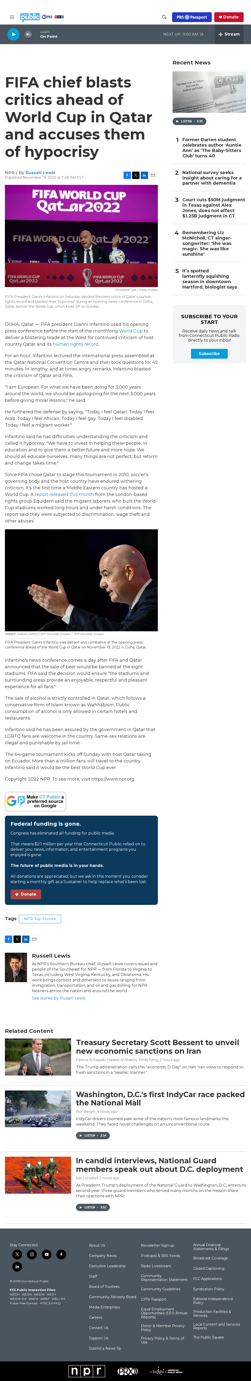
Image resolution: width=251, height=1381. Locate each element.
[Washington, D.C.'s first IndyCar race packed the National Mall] (38, 1108)
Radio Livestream (156, 1266)
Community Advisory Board (112, 1297)
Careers (95, 1318)
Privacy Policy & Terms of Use (162, 1340)
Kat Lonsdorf (87, 1178)
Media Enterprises (104, 1307)
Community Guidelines (160, 1289)
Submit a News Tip (105, 1349)
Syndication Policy (208, 1289)
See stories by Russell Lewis (58, 998)
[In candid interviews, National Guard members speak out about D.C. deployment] (38, 1175)
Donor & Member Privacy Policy (163, 1328)
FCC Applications (207, 1279)
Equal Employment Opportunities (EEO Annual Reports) (164, 1313)
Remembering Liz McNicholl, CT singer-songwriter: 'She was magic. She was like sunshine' (207, 243)
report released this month (64, 494)
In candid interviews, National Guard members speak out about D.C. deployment (159, 1165)
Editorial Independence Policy (213, 1301)
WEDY (51, 1294)
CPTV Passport (153, 1300)
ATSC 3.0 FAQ (50, 1303)
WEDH (15, 1294)
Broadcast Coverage (210, 1258)
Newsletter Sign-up (157, 1246)
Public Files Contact (24, 1303)
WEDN (27, 1294)
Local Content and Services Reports (216, 1326)
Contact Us (98, 1328)
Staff (93, 1277)
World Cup (131, 331)
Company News (102, 1256)
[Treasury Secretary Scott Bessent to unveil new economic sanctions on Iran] (38, 1057)
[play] (13, 34)
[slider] (36, 34)
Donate (231, 17)
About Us (97, 1246)
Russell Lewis (40, 172)
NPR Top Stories (40, 919)
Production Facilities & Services (212, 1314)
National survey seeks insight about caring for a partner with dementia (212, 178)
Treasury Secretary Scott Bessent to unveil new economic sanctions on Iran (157, 1047)
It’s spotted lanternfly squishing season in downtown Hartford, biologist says (209, 279)
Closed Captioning (208, 1269)
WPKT (45, 1299)
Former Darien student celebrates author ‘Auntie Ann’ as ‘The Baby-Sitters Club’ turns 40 (211, 148)
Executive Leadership (107, 1266)
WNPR (33, 1299)
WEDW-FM (18, 1299)
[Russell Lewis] (16, 967)
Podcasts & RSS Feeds (160, 1256)
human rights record (76, 344)
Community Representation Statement (164, 1278)
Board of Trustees (104, 1287)
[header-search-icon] (164, 17)
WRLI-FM (58, 1299)
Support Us (98, 1338)
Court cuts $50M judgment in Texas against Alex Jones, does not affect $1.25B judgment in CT (213, 208)
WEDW (39, 1294)
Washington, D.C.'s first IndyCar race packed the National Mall (160, 1099)
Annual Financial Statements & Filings (211, 1247)
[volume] (28, 34)
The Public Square (208, 1338)
